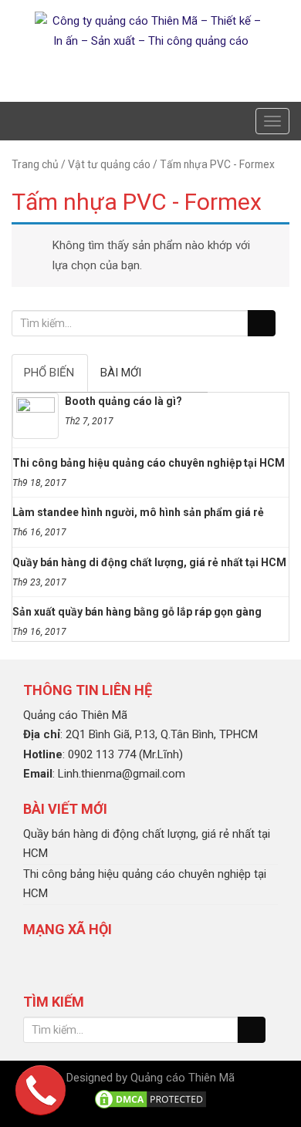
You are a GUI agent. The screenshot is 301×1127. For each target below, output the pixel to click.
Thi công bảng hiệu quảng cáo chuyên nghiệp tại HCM (148, 463)
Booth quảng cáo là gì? (123, 401)
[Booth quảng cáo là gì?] (35, 416)
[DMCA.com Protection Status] (150, 1098)
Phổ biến (49, 373)
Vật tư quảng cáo (109, 164)
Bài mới (120, 373)
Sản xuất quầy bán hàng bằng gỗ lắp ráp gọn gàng (137, 612)
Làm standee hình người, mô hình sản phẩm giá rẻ (138, 512)
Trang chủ (35, 164)
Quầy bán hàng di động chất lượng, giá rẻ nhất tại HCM (149, 562)
